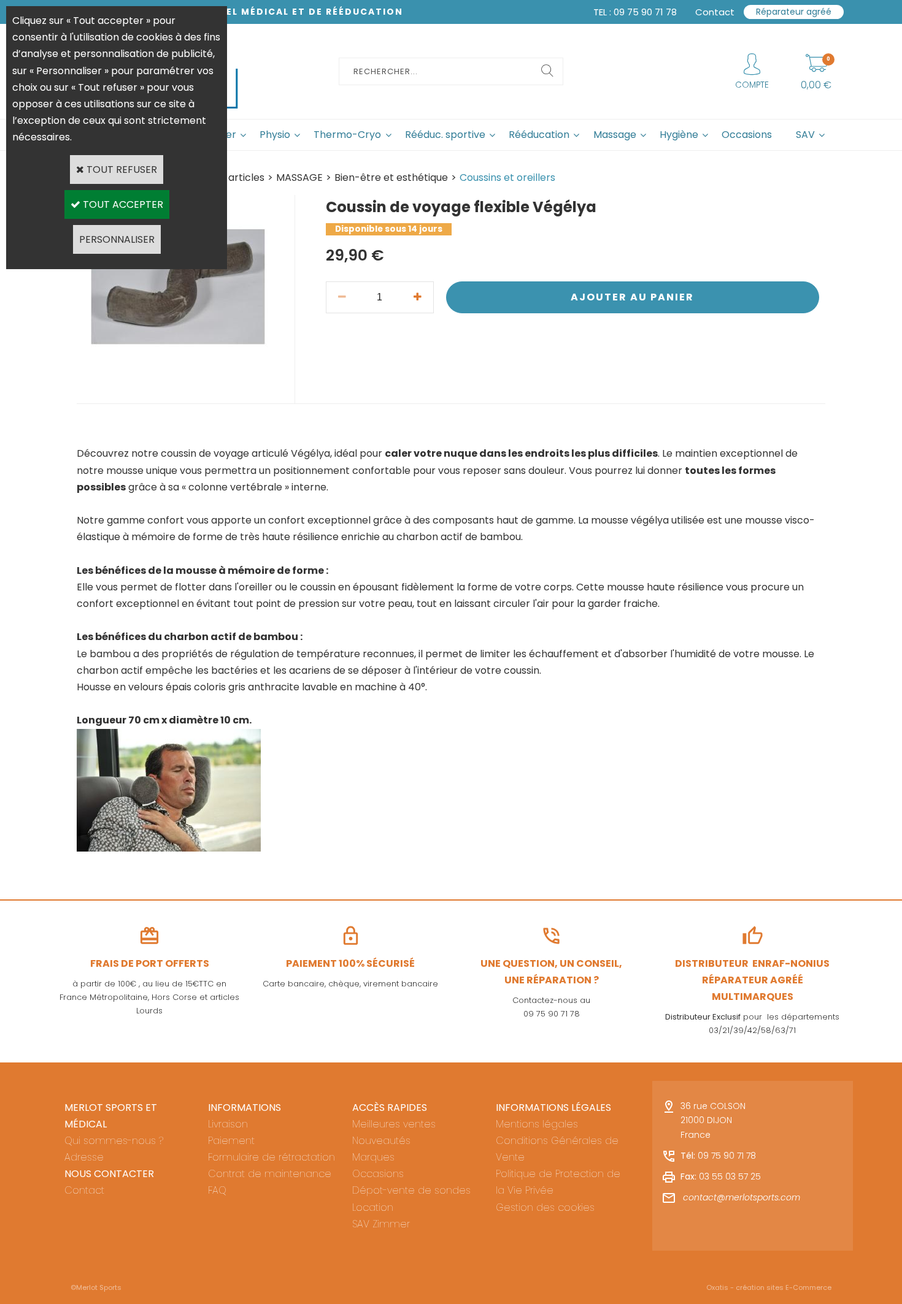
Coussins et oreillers (507, 177)
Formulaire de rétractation (271, 1157)
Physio (275, 135)
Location (372, 1207)
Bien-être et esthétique (391, 177)
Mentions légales (537, 1124)
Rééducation (539, 135)
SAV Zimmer (381, 1224)
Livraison (228, 1124)
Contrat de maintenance (269, 1174)
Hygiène (679, 135)
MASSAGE (299, 177)
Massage (614, 135)
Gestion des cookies (545, 1207)
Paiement (231, 1141)
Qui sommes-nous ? (113, 1141)
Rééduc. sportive (445, 135)
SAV (805, 135)
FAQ (217, 1190)
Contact (84, 1190)
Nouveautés (381, 1141)
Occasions (747, 135)
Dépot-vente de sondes (411, 1190)
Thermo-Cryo (347, 135)
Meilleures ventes (394, 1124)
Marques (373, 1157)
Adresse (84, 1157)
